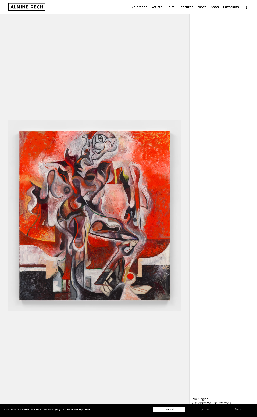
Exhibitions (138, 7)
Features (186, 7)
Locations (231, 7)
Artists (157, 7)
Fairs (170, 7)
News (201, 7)
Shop (214, 7)
